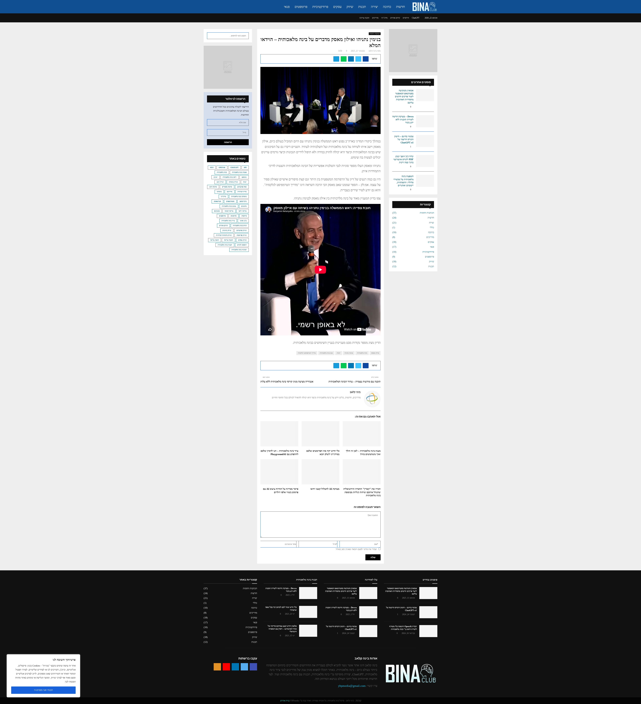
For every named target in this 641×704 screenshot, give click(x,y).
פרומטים (233, 216)
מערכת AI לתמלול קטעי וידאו (324, 489)
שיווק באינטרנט (241, 230)
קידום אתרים (395, 18)
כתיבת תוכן (213, 187)
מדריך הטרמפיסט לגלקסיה (307, 353)
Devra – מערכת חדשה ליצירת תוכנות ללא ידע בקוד (402, 119)
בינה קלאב (373, 51)
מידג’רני (384, 18)
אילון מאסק (375, 353)
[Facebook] (253, 666)
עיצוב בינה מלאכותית (229, 206)
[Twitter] (244, 666)
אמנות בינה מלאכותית (239, 172)
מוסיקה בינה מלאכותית (239, 196)
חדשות (400, 7)
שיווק (350, 7)
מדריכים (375, 18)
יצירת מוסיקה (233, 182)
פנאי (287, 7)
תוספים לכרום (242, 245)
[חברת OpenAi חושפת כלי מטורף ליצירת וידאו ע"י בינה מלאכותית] (428, 631)
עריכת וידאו (243, 211)
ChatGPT (415, 18)
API (245, 167)
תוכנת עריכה (364, 18)
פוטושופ (217, 211)
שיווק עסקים (242, 240)
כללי (432, 227)
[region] (43, 675)
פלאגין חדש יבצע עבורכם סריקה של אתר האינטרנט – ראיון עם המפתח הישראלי (282, 629)
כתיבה (387, 7)
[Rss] (217, 666)
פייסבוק (244, 216)
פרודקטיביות (320, 7)
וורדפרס (406, 18)
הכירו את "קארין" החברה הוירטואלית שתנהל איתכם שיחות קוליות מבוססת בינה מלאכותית (362, 492)
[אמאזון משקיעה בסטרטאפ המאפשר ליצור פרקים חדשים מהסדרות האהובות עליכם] (425, 95)
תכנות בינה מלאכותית (225, 245)
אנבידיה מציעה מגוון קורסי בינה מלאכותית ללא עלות (286, 381)
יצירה (374, 7)
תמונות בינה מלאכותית (239, 250)
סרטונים (244, 206)
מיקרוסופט (243, 201)
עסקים (337, 7)
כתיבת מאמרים (227, 187)
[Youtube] (226, 666)
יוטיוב (216, 177)
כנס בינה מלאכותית (326, 353)
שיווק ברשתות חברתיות (224, 235)
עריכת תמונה (229, 211)
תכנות (362, 7)
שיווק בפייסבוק (242, 235)
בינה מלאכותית (362, 353)
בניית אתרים (285, 700)
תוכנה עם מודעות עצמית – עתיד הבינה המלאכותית (355, 381)
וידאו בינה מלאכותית (230, 177)
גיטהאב (244, 177)
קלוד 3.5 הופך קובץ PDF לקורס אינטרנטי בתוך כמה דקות (403, 159)
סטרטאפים (217, 201)
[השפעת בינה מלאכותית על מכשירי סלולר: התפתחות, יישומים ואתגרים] (425, 181)
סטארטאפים (230, 201)
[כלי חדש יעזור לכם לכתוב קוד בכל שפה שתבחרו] (308, 612)
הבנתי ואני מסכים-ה (43, 690)
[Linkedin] (235, 666)
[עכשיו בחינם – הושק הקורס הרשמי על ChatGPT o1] (425, 141)
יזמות (338, 353)
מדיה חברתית (242, 192)
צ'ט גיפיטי (243, 221)
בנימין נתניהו (349, 353)
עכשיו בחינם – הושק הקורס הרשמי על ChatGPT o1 (403, 139)
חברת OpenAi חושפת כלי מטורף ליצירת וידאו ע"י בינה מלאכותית (403, 627)
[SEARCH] (210, 35)
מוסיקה (219, 192)
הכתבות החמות (375, 34)
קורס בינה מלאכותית (240, 225)
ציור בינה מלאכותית (228, 221)
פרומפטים (301, 7)
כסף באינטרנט (242, 187)
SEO (211, 167)
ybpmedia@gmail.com (352, 685)
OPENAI (222, 167)
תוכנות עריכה (228, 240)
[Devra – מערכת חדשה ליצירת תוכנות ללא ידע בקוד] (425, 121)
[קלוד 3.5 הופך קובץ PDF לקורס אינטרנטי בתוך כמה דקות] (425, 161)
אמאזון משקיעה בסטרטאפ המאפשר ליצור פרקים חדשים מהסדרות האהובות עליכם (404, 96)
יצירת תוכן (220, 182)
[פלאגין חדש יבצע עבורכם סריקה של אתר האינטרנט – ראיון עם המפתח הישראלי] (308, 631)
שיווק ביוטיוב (227, 230)
